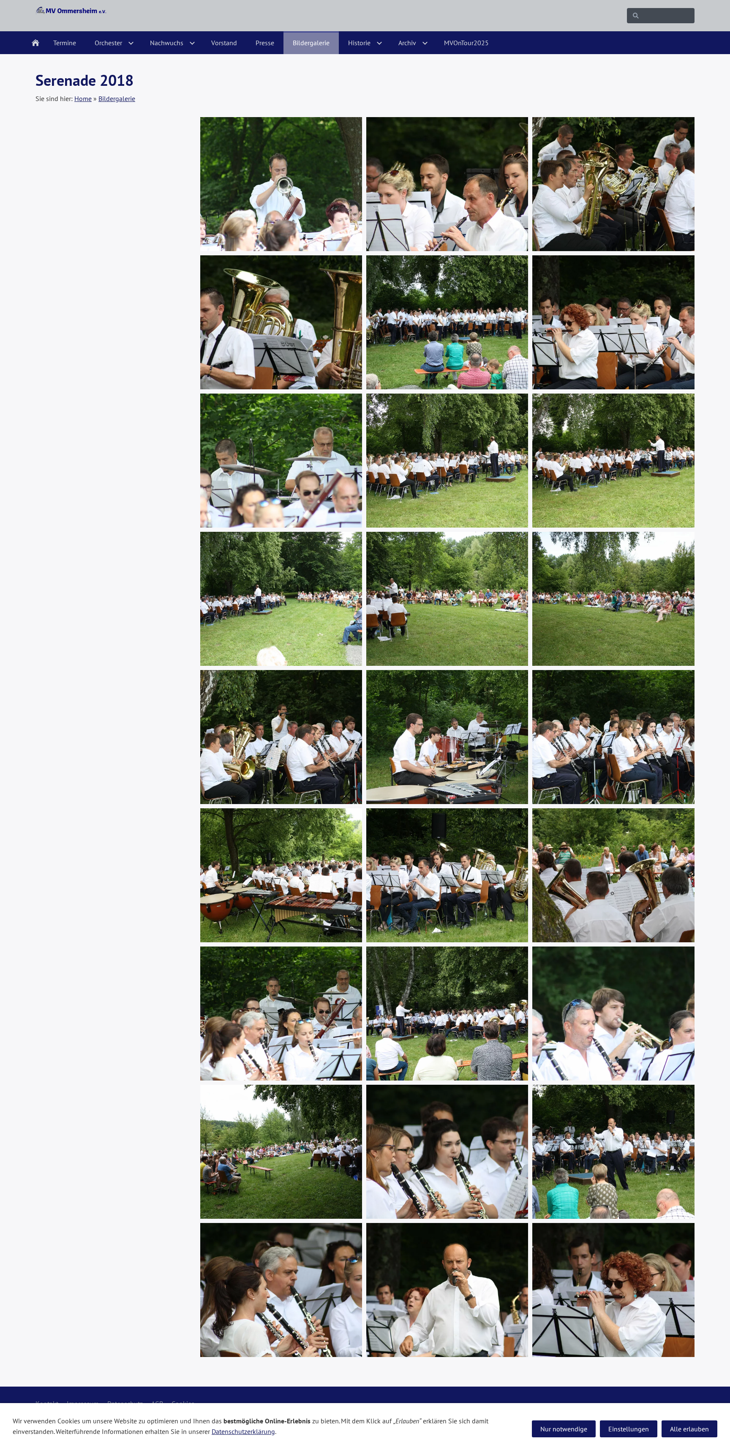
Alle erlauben (689, 1429)
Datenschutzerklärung (243, 1431)
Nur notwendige (563, 1429)
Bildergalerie (116, 98)
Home (83, 98)
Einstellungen (628, 1429)
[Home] (35, 42)
